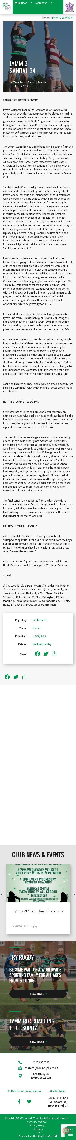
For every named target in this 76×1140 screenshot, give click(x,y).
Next (72, 895)
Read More (37, 994)
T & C (38, 1132)
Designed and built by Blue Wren (36, 1136)
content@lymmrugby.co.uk (41, 1068)
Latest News (20, 3)
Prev (4, 895)
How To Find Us (58, 1105)
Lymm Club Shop (58, 1098)
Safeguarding (57, 1102)
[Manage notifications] (66, 1130)
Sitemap (38, 1128)
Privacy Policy (37, 1125)
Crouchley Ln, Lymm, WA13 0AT (41, 1076)
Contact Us (40, 3)
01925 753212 (41, 1062)
